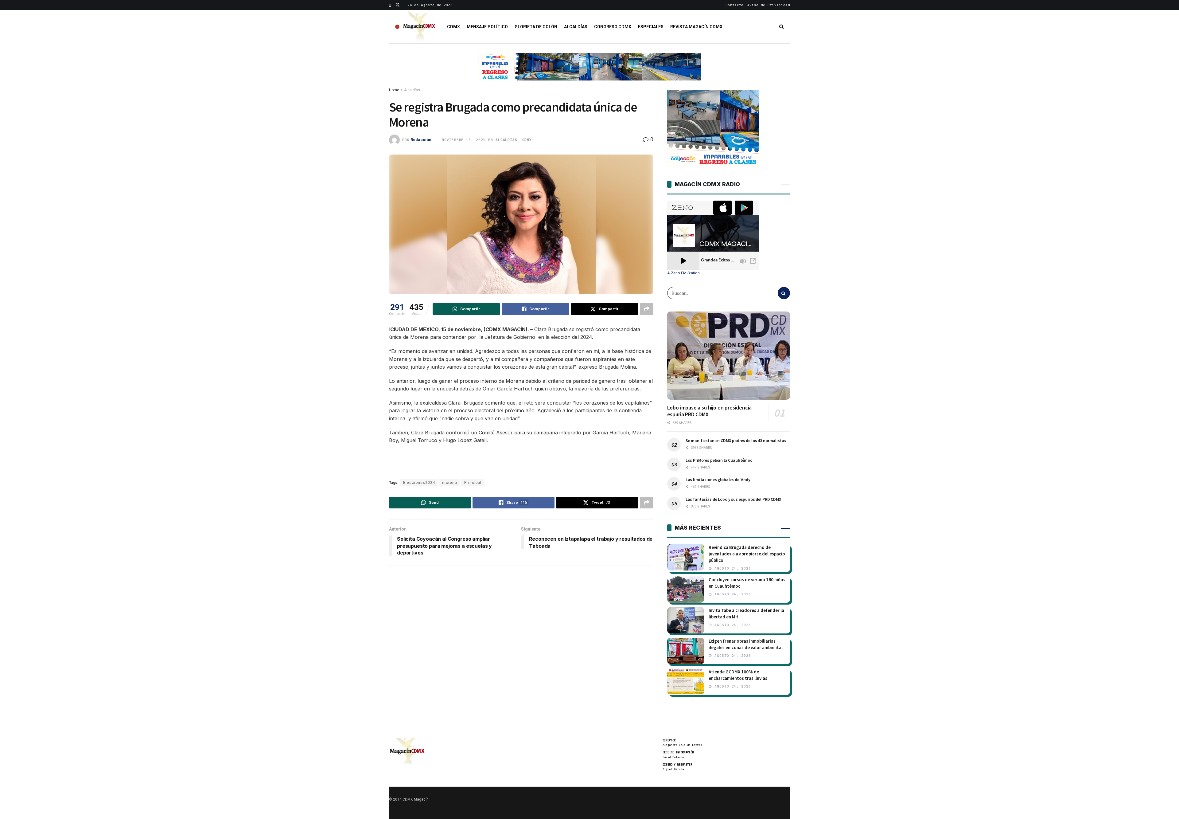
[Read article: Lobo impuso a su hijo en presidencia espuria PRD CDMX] (728, 355)
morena (449, 482)
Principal (472, 482)
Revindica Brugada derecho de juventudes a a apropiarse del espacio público (747, 553)
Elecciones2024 (419, 482)
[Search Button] (781, 27)
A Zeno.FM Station (683, 273)
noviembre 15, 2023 (463, 140)
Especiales (650, 26)
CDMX (453, 26)
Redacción (421, 139)
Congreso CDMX (612, 26)
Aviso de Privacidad (768, 5)
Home (394, 90)
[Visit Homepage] (419, 26)
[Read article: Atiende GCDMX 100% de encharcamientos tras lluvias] (685, 681)
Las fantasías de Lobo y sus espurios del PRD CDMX (733, 499)
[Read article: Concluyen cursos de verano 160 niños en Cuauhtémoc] (685, 589)
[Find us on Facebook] (390, 5)
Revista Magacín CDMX (696, 26)
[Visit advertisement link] (589, 71)
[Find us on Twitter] (397, 5)
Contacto (735, 5)
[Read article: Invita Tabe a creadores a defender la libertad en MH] (685, 620)
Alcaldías (575, 26)
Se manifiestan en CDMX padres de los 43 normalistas (736, 440)
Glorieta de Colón (536, 26)
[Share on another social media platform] (646, 309)
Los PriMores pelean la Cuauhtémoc (719, 460)
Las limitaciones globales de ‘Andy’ (719, 479)
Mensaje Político (487, 26)
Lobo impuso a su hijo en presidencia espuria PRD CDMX (709, 411)
